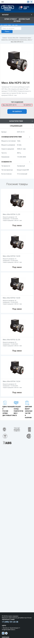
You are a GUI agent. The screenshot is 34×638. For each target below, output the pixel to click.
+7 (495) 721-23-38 (10, 622)
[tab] (17, 121)
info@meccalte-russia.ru (8, 629)
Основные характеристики (11, 137)
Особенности (6, 162)
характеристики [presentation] (16, 121)
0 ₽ (25, 8)
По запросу (17, 111)
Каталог (5, 15)
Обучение (17, 21)
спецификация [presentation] (16, 126)
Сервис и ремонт (10, 19)
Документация (24, 19)
